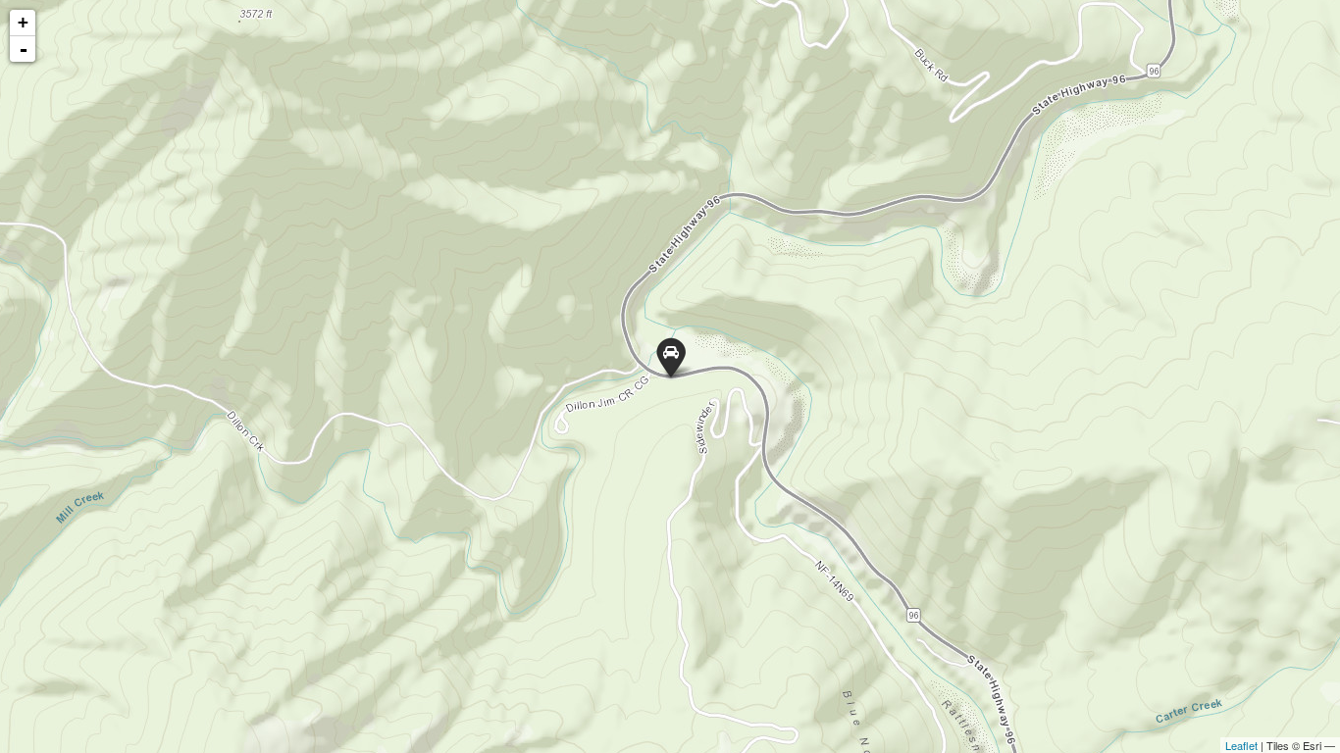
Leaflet (1241, 745)
